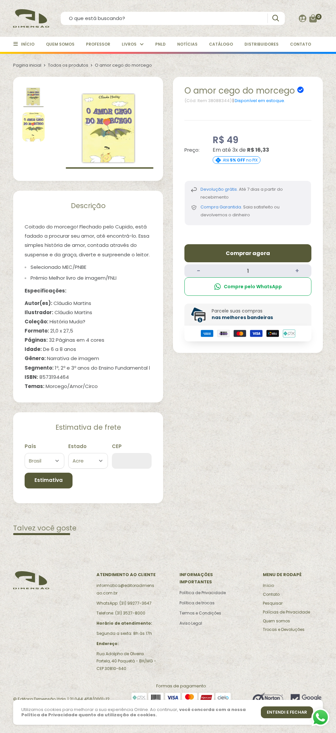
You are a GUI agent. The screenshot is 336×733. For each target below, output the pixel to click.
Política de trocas (197, 603)
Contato (271, 594)
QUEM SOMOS (60, 44)
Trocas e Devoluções (283, 629)
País (30, 446)
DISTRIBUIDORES (261, 44)
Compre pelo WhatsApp (253, 286)
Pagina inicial (27, 65)
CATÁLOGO (221, 44)
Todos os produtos (68, 65)
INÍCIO (27, 44)
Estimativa (48, 480)
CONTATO (300, 44)
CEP (117, 446)
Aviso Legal (190, 623)
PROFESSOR (98, 44)
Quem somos (276, 621)
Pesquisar (273, 603)
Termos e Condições (200, 613)
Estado (77, 446)
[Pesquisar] (275, 18)
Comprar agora (248, 253)
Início (268, 585)
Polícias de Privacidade (286, 612)
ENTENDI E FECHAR (287, 712)
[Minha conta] (302, 18)
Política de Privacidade (202, 592)
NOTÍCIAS (187, 44)
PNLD (160, 44)
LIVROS (129, 44)
